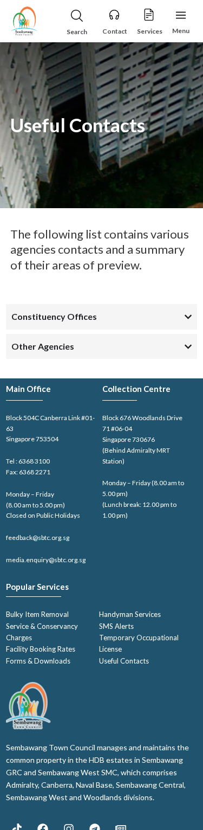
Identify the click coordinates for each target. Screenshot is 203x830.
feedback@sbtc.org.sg (37, 537)
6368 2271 (34, 472)
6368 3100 (34, 461)
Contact (114, 31)
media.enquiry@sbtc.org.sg (46, 560)
